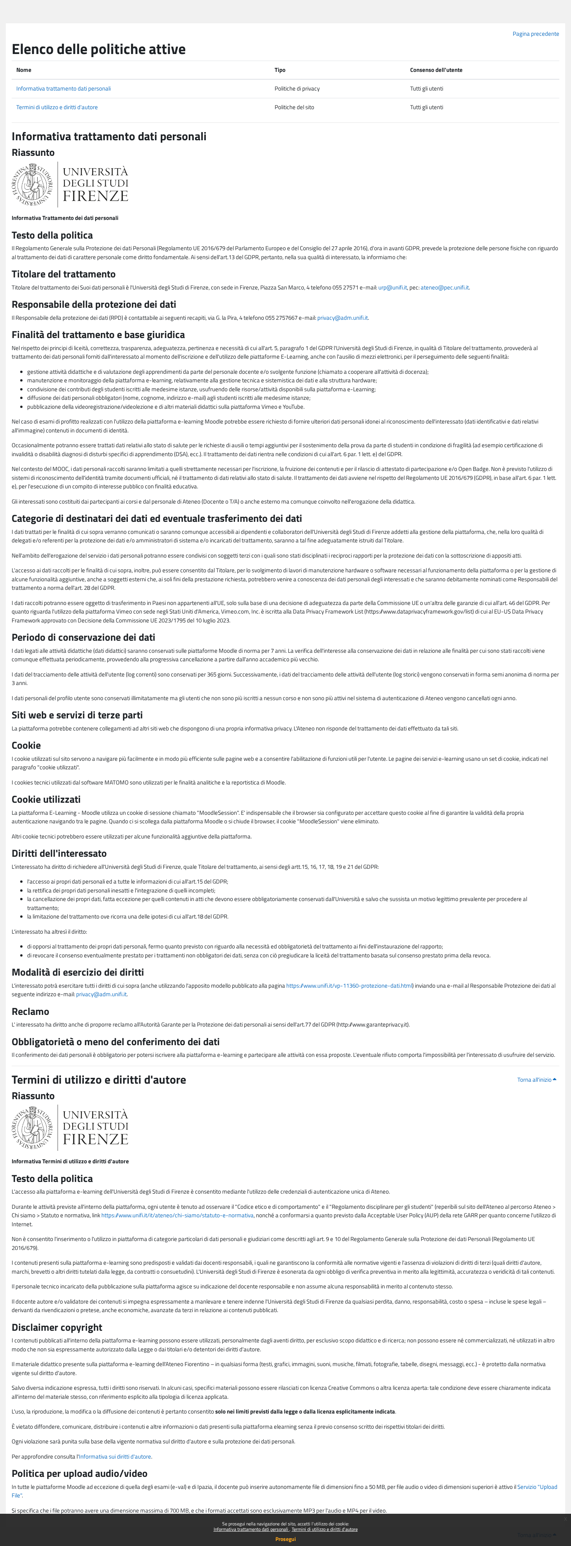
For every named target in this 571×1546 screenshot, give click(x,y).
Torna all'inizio (535, 1079)
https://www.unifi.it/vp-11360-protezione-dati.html (349, 985)
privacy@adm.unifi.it (342, 317)
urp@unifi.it (392, 287)
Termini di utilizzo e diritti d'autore (325, 1529)
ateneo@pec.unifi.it (445, 287)
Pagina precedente (536, 33)
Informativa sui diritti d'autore (115, 1456)
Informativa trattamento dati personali (251, 1529)
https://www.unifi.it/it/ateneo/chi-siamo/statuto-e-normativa (177, 1215)
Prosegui (285, 1539)
